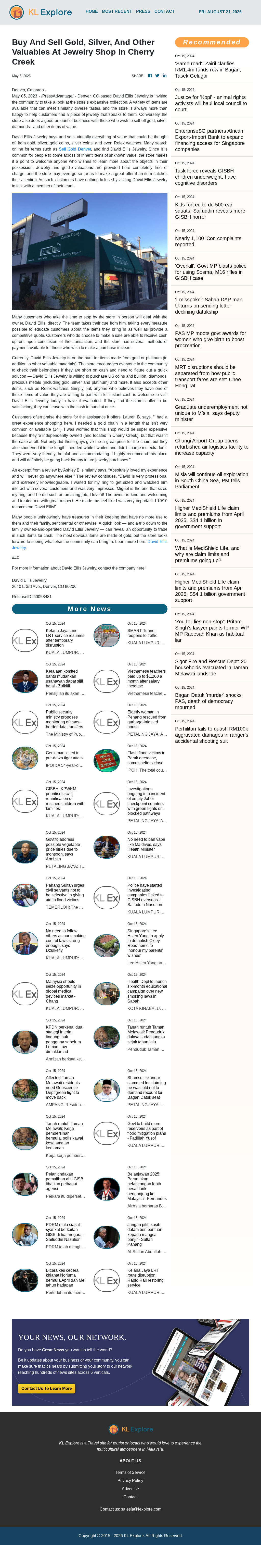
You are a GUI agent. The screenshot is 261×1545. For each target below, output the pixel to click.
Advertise (130, 1489)
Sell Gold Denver (75, 149)
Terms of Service (130, 1472)
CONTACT (164, 11)
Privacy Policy (130, 1480)
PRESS (143, 11)
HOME (92, 11)
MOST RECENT (117, 11)
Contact (130, 1497)
